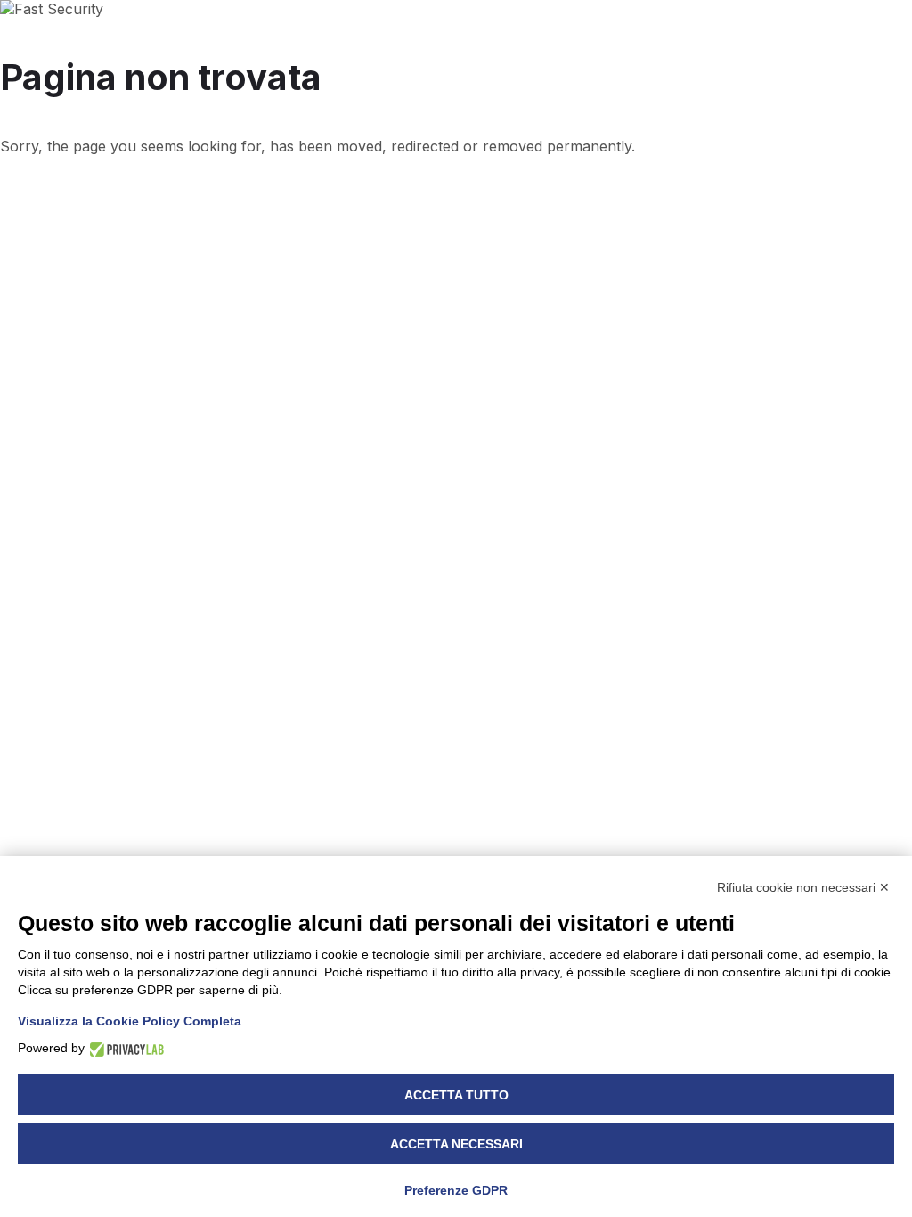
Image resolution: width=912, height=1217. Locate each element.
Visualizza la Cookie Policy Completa (129, 1021)
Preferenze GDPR (456, 1190)
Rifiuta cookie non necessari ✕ (803, 887)
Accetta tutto (456, 1095)
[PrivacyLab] (124, 1048)
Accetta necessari (456, 1144)
